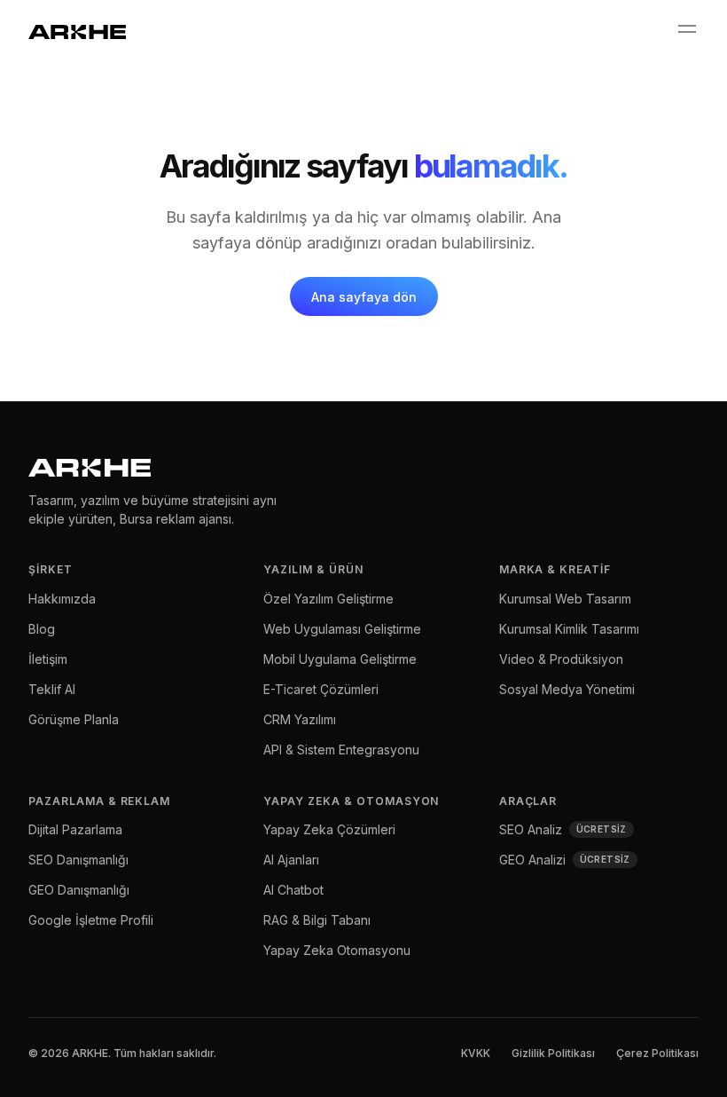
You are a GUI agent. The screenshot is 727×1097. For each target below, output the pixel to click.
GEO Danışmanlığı (78, 889)
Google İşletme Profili (90, 919)
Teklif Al (51, 689)
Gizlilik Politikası (553, 1053)
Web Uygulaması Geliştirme (342, 628)
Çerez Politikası (657, 1053)
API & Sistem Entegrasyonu (341, 749)
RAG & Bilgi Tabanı (317, 919)
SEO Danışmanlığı (78, 859)
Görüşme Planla (73, 719)
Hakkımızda (62, 598)
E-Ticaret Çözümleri (321, 689)
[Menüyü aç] (686, 29)
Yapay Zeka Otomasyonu (336, 950)
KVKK (475, 1053)
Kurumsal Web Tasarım (565, 598)
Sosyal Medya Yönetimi (567, 689)
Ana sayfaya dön (364, 296)
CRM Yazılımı (299, 719)
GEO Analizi (564, 859)
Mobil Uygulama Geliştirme (340, 659)
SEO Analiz (563, 829)
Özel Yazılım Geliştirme (328, 598)
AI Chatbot (293, 889)
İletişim (47, 659)
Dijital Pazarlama (75, 829)
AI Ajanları (291, 859)
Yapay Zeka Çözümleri (329, 829)
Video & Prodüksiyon (561, 659)
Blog (41, 628)
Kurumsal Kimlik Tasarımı (569, 628)
